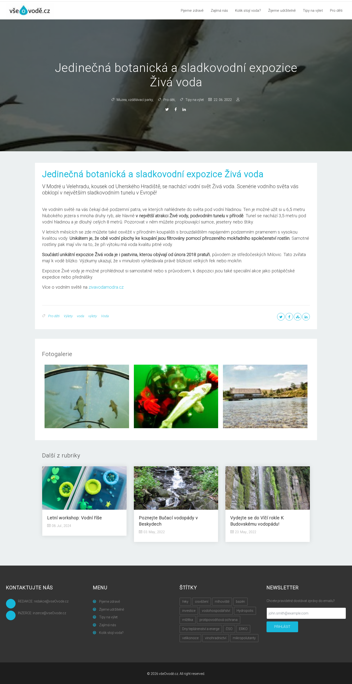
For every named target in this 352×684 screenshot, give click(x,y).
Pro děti (336, 10)
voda (80, 316)
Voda (105, 316)
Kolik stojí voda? (248, 10)
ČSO (229, 629)
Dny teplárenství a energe (200, 629)
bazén (240, 601)
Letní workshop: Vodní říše (74, 517)
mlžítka (187, 620)
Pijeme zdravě (192, 10)
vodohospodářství (216, 611)
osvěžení (201, 601)
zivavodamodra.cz (106, 287)
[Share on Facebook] (176, 109)
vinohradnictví (215, 638)
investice (188, 611)
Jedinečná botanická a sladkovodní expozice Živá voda (153, 174)
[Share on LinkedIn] (184, 109)
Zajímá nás (219, 10)
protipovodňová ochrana (218, 620)
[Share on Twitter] (167, 109)
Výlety (68, 316)
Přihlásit (282, 627)
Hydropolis (245, 611)
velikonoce (190, 638)
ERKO (243, 629)
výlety (92, 316)
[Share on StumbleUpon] (297, 317)
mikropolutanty (244, 638)
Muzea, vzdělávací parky (135, 100)
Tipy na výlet (313, 10)
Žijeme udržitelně (282, 10)
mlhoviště (222, 601)
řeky (185, 601)
